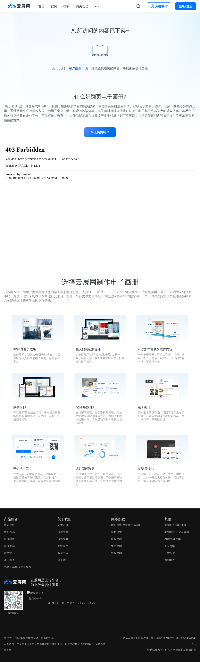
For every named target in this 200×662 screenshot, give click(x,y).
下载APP (169, 553)
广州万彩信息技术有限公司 (28, 638)
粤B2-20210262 (165, 638)
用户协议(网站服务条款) (125, 525)
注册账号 (9, 560)
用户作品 (9, 532)
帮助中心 (9, 553)
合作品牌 (62, 539)
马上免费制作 (100, 132)
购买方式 (62, 553)
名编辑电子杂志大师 (176, 532)
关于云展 (62, 525)
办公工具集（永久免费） (19, 567)
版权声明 (116, 553)
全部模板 (9, 539)
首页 (41, 6)
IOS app (169, 546)
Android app (172, 539)
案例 (54, 6)
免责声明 (116, 546)
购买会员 (82, 6)
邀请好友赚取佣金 (175, 525)
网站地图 (169, 560)
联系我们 (62, 560)
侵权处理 (116, 539)
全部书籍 (9, 546)
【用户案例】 (75, 68)
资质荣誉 (62, 532)
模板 (66, 6)
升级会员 (62, 546)
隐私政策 (116, 532)
